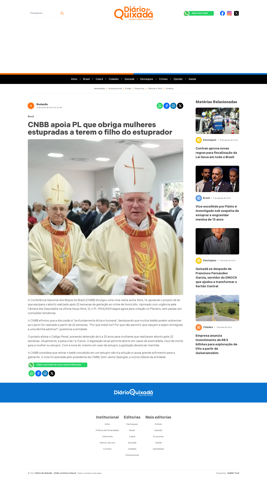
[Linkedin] (173, 106)
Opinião (178, 79)
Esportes (139, 88)
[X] (236, 13)
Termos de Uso (107, 442)
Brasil (86, 79)
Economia (158, 436)
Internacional (115, 88)
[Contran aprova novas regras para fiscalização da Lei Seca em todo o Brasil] (217, 121)
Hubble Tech (233, 473)
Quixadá (129, 79)
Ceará (99, 79)
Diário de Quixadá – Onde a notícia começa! (55, 473)
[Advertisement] (133, 50)
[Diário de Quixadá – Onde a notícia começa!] (133, 13)
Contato (107, 449)
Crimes (163, 79)
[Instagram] (229, 13)
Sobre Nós (107, 436)
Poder (128, 88)
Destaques (146, 79)
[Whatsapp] (160, 106)
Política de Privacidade (107, 430)
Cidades (114, 79)
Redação (42, 104)
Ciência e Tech (155, 88)
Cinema (169, 88)
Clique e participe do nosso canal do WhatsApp (58, 365)
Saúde (192, 79)
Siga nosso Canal (200, 13)
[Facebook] (222, 13)
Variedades (99, 88)
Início (74, 79)
